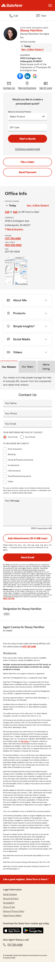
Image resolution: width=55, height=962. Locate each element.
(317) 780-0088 (13, 238)
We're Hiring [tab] (46, 366)
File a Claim (27, 162)
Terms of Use (9, 907)
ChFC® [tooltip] (6, 614)
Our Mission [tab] (9, 366)
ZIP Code (14, 127)
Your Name (10, 403)
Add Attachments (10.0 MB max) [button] (27, 538)
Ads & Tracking (10, 894)
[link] (14, 5)
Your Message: (12, 501)
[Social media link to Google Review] (35, 76)
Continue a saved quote (27, 149)
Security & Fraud (10, 899)
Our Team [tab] (27, 366)
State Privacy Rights (12, 916)
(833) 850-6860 (13, 245)
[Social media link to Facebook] (20, 76)
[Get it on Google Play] (33, 930)
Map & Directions (15, 229)
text (15, 211)
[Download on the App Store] (12, 930)
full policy (25, 741)
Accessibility (8, 903)
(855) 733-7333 (9, 598)
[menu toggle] (50, 5)
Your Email (10, 424)
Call (7, 211)
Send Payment (27, 172)
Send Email (27, 557)
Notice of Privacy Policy (13, 911)
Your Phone (11, 413)
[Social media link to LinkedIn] (27, 76)
